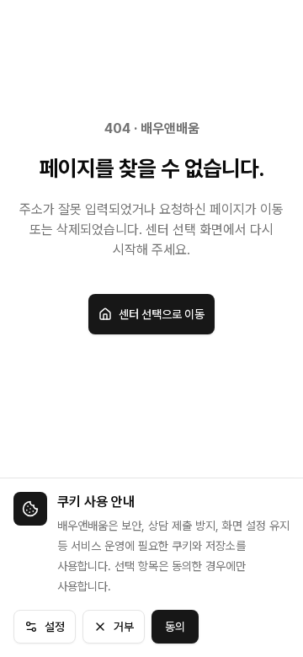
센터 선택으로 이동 (162, 314)
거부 (124, 626)
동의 (175, 626)
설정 (55, 626)
